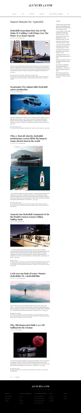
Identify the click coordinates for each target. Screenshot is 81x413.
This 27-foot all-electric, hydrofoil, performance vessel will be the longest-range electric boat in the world (28, 138)
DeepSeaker (21, 128)
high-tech (25, 261)
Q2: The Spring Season (39, 398)
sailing (29, 77)
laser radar (24, 263)
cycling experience (40, 314)
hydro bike (24, 315)
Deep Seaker (16, 128)
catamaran (14, 261)
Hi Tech (19, 75)
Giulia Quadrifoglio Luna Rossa (34, 369)
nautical (37, 128)
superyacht (35, 264)
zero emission (13, 265)
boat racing (14, 76)
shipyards (33, 205)
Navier (14, 205)
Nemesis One (39, 263)
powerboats (27, 205)
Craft (18, 76)
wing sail (47, 264)
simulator (12, 79)
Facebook (51, 396)
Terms (65, 396)
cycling (34, 314)
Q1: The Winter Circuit (39, 396)
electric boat (19, 203)
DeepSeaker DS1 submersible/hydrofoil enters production (28, 88)
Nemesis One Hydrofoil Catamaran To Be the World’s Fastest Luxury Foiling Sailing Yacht (29, 217)
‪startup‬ (36, 205)
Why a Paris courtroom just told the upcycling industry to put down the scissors (63, 74)
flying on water (19, 261)
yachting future (46, 205)
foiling (33, 203)
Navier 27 (18, 205)
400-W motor (14, 314)
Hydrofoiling (42, 315)
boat (12, 128)
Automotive (14, 368)
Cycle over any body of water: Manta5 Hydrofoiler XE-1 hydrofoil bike (27, 274)
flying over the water (23, 76)
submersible (47, 128)
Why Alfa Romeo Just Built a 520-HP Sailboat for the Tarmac (27, 326)
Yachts (36, 75)
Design (13, 75)
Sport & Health (32, 75)
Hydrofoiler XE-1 (36, 315)
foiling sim (30, 76)
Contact (7, 400)
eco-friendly (14, 203)
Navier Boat (22, 205)
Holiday (22, 75)
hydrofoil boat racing (14, 77)
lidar (28, 263)
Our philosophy (8, 396)
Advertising (7, 398)
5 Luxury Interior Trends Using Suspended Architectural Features (63, 33)
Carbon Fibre (20, 314)
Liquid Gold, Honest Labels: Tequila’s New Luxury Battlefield (62, 38)
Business (13, 202)
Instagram (51, 398)
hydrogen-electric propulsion (16, 263)
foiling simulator (35, 76)
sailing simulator (39, 77)
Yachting (40, 205)
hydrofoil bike (29, 315)
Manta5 (11, 317)
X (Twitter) (51, 400)
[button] (17, 14)
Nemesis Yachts (16, 264)
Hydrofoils (48, 261)
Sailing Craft (33, 77)
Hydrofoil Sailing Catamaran (39, 261)
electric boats (25, 203)
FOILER (29, 203)
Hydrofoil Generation (23, 77)
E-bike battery (19, 315)
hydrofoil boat (46, 76)
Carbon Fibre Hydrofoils (28, 314)
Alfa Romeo (25, 369)
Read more (12, 72)
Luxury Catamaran (32, 263)
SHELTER (27, 75)
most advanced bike (28, 317)
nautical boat (41, 128)
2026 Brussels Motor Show (17, 369)
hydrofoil (40, 76)
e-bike (14, 315)
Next (18, 377)
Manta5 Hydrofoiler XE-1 (19, 317)
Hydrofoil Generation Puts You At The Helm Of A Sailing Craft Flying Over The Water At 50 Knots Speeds (29, 33)
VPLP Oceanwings (41, 264)
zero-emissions (13, 206)
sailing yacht (30, 264)
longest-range (41, 203)
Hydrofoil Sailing (30, 261)
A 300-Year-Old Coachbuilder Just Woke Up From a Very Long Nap (63, 46)
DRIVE (16, 75)
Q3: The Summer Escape (39, 400)
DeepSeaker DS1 (28, 128)
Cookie (65, 398)
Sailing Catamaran (23, 264)
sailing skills (45, 77)
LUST (21, 398)
